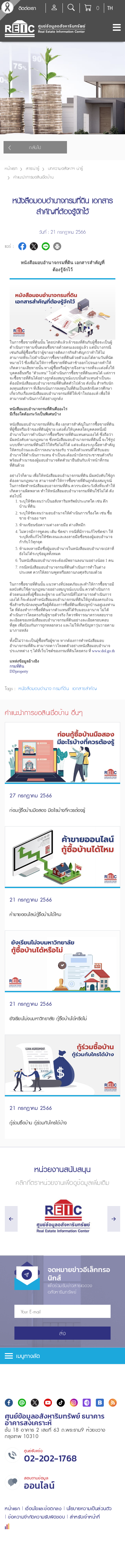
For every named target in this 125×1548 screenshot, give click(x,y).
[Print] (57, 246)
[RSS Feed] (113, 1403)
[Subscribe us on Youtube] (48, 1403)
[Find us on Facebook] (9, 1403)
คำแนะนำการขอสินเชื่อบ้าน (33, 177)
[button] (62, 1356)
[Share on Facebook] (22, 246)
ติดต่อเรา (27, 8)
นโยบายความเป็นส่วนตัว (89, 1508)
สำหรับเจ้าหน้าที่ (85, 1517)
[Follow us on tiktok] (61, 1403)
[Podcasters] (87, 1403)
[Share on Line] (46, 246)
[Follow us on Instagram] (74, 1403)
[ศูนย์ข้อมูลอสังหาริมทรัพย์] (62, 1216)
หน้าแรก (11, 168)
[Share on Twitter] (34, 246)
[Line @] (22, 1403)
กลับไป (35, 147)
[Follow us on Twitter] (35, 1403)
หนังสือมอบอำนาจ (35, 688)
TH (110, 8)
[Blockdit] (100, 1403)
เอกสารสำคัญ (84, 688)
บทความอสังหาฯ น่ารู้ (65, 168)
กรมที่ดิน (17, 666)
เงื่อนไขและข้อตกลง (43, 1508)
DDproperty (19, 671)
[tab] (62, 1356)
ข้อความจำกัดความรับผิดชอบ (36, 1517)
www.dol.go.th (103, 651)
